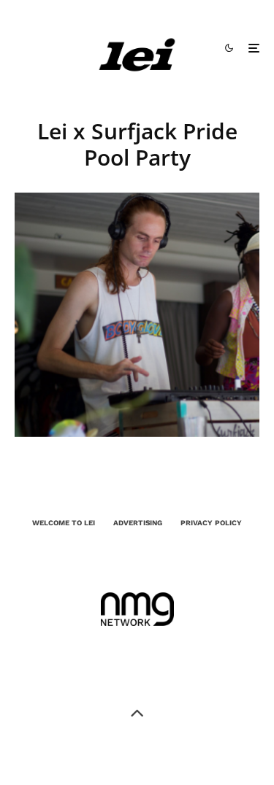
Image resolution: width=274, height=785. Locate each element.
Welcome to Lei (63, 523)
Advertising (137, 523)
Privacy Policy (211, 523)
